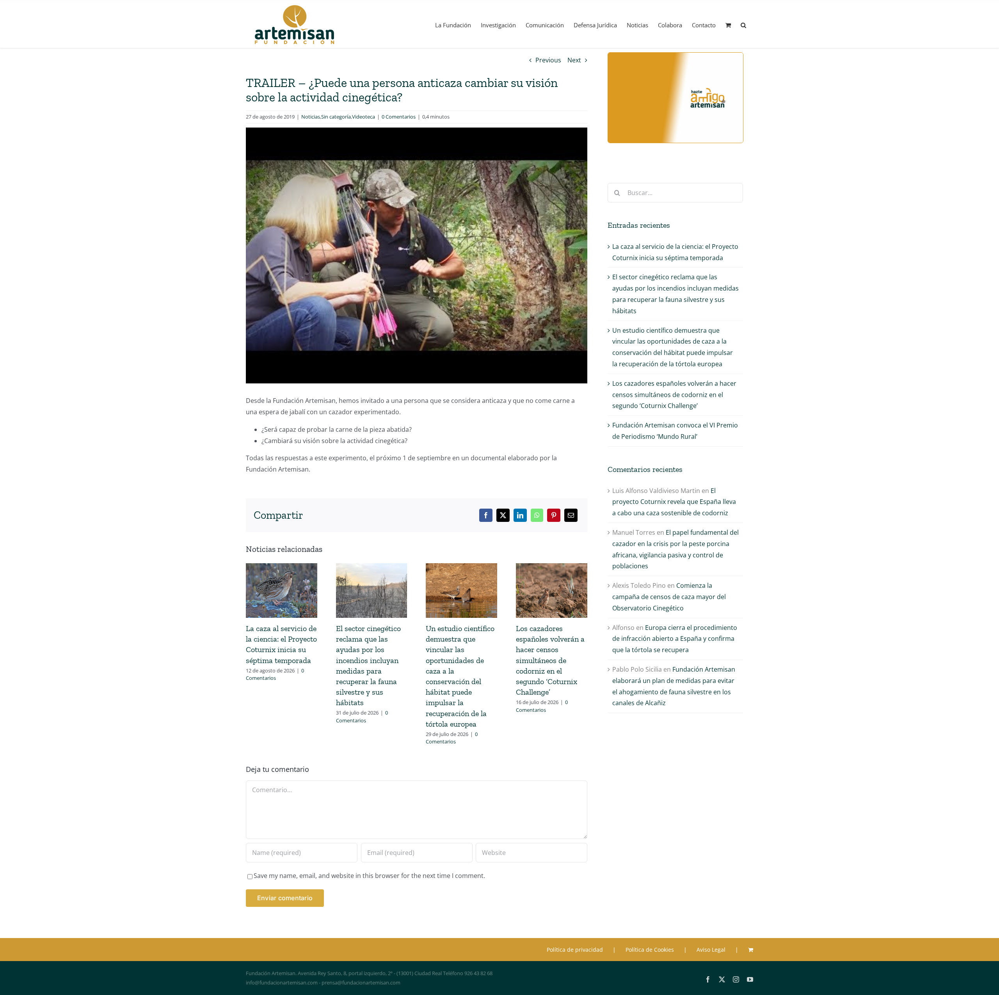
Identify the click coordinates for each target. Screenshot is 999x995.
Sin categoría (336, 116)
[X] (503, 515)
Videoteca (363, 116)
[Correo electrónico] (570, 515)
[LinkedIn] (520, 515)
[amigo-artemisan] (675, 55)
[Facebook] (485, 515)
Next (574, 60)
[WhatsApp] (537, 515)
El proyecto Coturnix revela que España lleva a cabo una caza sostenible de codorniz (674, 502)
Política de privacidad (575, 949)
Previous (548, 60)
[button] (743, 24)
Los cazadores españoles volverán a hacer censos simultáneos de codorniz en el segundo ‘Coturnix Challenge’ (550, 660)
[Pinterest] (553, 515)
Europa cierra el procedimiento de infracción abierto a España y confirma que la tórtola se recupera (674, 638)
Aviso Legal (711, 949)
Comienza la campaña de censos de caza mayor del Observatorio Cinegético (669, 596)
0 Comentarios (399, 116)
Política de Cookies (650, 949)
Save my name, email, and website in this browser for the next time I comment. (369, 875)
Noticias (310, 116)
